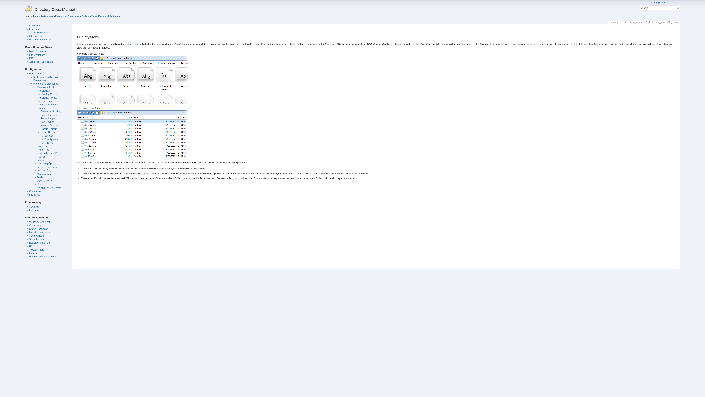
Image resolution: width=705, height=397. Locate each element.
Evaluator (34, 210)
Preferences (47, 16)
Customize (35, 191)
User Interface (44, 181)
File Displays (44, 91)
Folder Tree (43, 150)
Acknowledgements (39, 32)
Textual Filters (36, 249)
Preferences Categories (67, 16)
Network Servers (49, 125)
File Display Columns (48, 94)
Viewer (40, 184)
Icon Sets (34, 253)
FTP (31, 58)
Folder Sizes (47, 122)
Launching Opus (45, 163)
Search (678, 8)
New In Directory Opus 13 (43, 39)
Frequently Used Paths (49, 153)
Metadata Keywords (39, 232)
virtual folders (133, 43)
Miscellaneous (44, 174)
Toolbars (41, 177)
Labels (40, 160)
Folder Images (48, 118)
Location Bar (43, 170)
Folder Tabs (43, 146)
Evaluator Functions (39, 243)
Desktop (48, 136)
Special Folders (49, 129)
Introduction (35, 36)
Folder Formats (49, 115)
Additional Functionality (41, 62)
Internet (41, 156)
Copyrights (35, 25)
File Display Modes (47, 97)
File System (114, 16)
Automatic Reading (51, 111)
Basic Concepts (37, 51)
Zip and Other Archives (49, 188)
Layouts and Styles (47, 167)
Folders (85, 16)
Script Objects (36, 236)
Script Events (36, 239)
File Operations (37, 55)
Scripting (34, 206)
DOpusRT (34, 246)
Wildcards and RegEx (40, 222)
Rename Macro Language (42, 256)
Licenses (34, 29)
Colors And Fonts (46, 87)
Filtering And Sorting (47, 104)
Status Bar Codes (38, 229)
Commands (35, 225)
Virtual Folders (98, 16)
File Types (34, 195)
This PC (48, 143)
